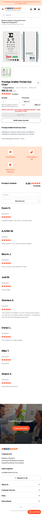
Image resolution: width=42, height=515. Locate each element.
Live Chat (36, 512)
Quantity (4, 98)
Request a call (22, 478)
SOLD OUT (21, 115)
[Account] (31, 9)
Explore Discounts (21, 428)
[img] (6, 217)
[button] (6, 94)
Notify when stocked (21, 120)
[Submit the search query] (4, 16)
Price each (25, 98)
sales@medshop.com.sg (9, 472)
